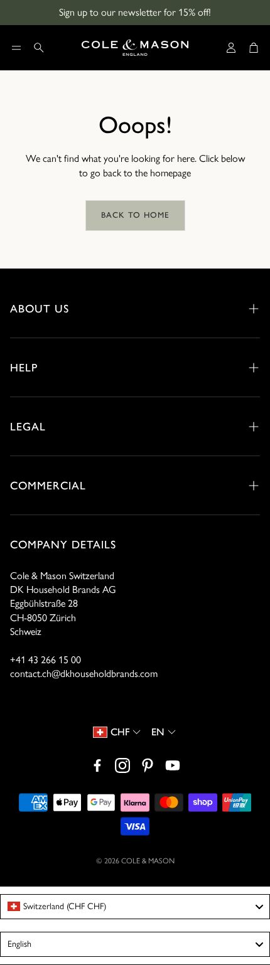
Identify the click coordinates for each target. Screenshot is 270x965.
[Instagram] (122, 765)
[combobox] (135, 906)
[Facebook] (97, 765)
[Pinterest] (147, 765)
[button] (16, 47)
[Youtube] (172, 765)
